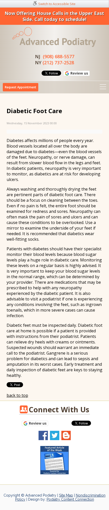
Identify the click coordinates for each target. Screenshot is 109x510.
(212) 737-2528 (58, 62)
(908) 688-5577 (58, 56)
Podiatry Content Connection (70, 499)
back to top (17, 395)
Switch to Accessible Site (57, 4)
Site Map (66, 495)
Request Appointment (20, 87)
